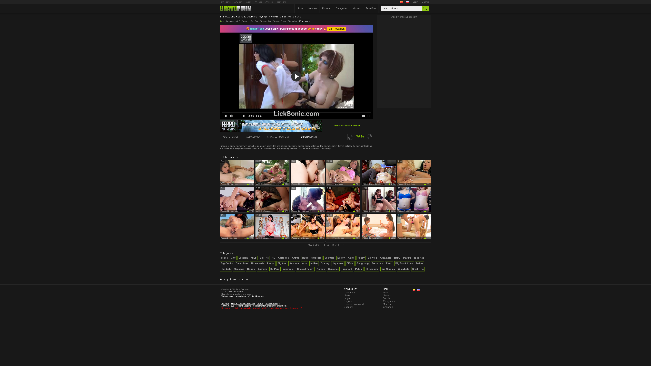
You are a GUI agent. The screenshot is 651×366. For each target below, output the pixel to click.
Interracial (288, 269)
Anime (295, 257)
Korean (321, 269)
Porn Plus (371, 8)
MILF (237, 21)
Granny (325, 263)
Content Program (256, 296)
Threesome (372, 269)
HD (273, 257)
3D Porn (275, 269)
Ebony (341, 257)
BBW (305, 257)
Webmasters (227, 296)
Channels (388, 307)
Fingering (292, 21)
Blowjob (372, 257)
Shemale (329, 257)
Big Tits (254, 21)
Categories (342, 8)
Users (347, 295)
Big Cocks (227, 263)
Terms (260, 303)
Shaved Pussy (279, 21)
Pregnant (347, 269)
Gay (233, 257)
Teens (224, 257)
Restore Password (354, 304)
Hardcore (316, 257)
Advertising (240, 296)
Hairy (397, 257)
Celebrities (242, 263)
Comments (349, 292)
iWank (248, 2)
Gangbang (363, 263)
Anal (304, 263)
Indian (314, 263)
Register (348, 301)
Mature (407, 257)
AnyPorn (238, 2)
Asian (351, 257)
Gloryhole (403, 269)
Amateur (294, 263)
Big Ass (282, 263)
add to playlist (231, 137)
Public (358, 269)
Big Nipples (388, 269)
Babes (419, 263)
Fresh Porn (281, 2)
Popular (326, 8)
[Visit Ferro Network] (271, 131)
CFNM (350, 263)
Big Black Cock (404, 263)
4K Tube (258, 2)
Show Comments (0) (278, 137)
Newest (313, 8)
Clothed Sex (265, 21)
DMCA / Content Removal (243, 303)
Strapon (245, 21)
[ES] (401, 2)
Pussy (361, 257)
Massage (239, 269)
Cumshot (333, 269)
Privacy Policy (271, 303)
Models (357, 8)
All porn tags (304, 21)
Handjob (226, 269)
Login (415, 2)
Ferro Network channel (347, 126)
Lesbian (230, 21)
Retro (389, 263)
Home (300, 8)
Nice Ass (419, 257)
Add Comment (254, 137)
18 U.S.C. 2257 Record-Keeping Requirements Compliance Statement (253, 306)
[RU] (408, 2)
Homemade (257, 263)
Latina (270, 263)
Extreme (262, 269)
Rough (251, 269)
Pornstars (377, 263)
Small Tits (418, 269)
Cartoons (283, 257)
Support (225, 303)
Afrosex (269, 2)
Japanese (337, 263)
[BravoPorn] (235, 9)
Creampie (385, 257)
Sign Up (425, 2)
